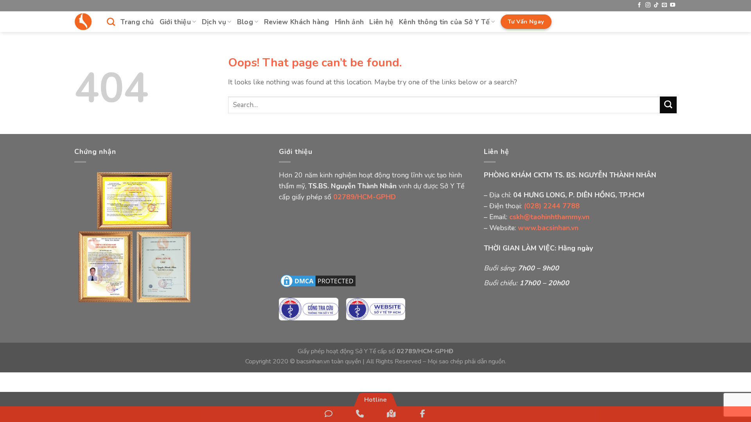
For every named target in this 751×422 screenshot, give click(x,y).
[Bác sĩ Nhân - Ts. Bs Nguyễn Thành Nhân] (84, 21)
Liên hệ (381, 22)
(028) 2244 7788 (552, 206)
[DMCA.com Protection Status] (318, 280)
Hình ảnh (349, 22)
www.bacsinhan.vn (548, 227)
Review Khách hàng (296, 22)
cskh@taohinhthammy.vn (549, 217)
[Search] (111, 21)
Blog (245, 22)
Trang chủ (137, 22)
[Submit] (668, 105)
